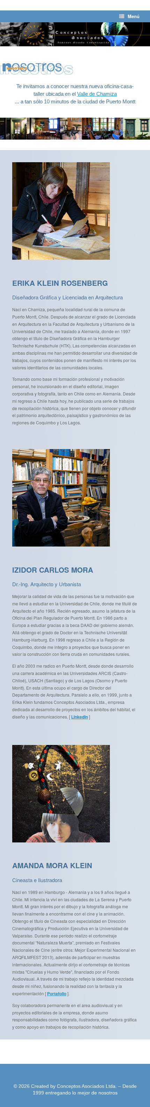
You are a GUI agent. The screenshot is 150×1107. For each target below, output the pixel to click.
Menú (134, 16)
